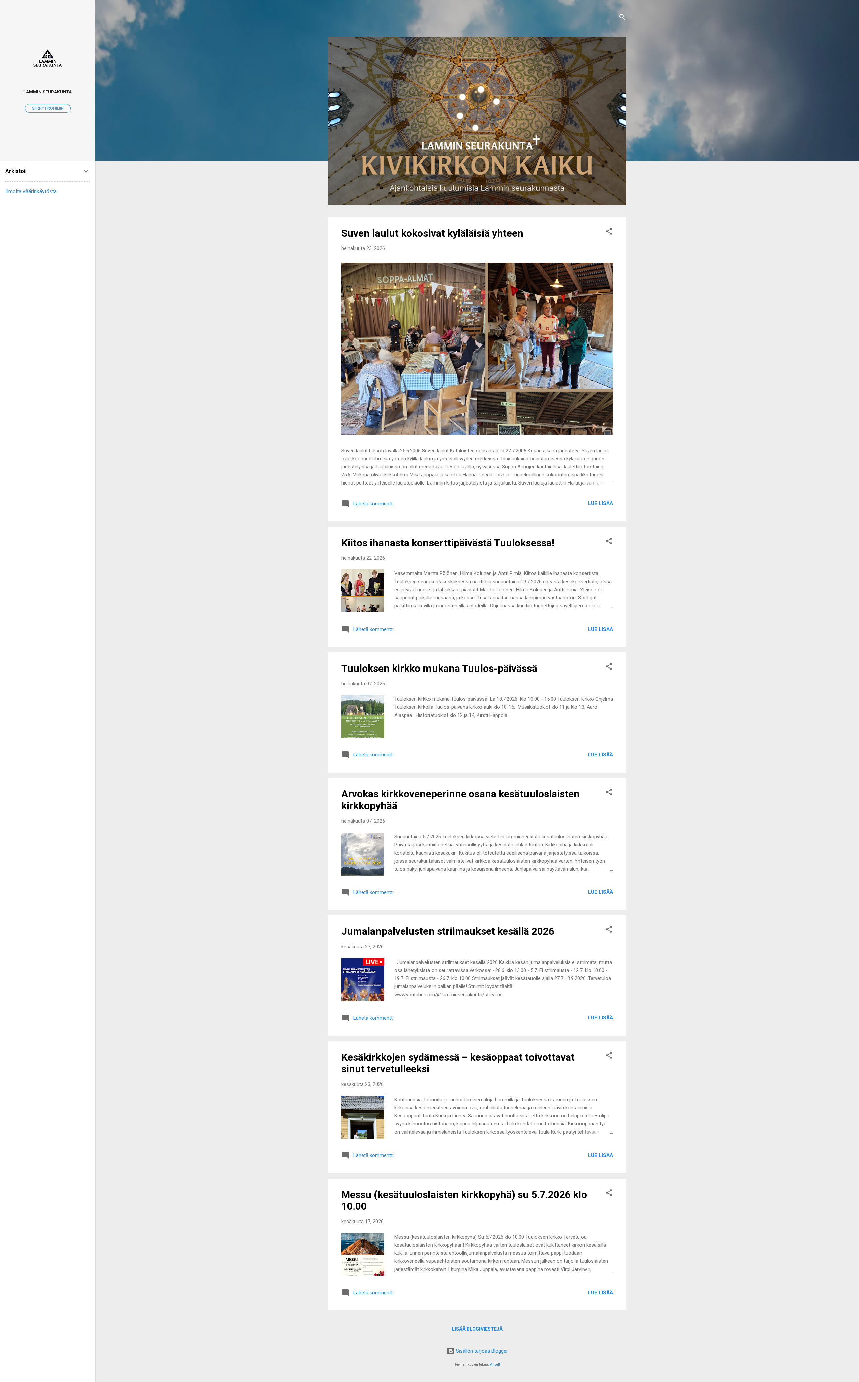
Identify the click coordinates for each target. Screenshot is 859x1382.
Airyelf (495, 1364)
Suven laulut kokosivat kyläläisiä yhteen (432, 233)
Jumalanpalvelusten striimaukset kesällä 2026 (447, 931)
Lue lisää (600, 503)
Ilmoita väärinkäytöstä (31, 191)
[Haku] (622, 18)
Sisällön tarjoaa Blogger (481, 1351)
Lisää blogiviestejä (477, 1329)
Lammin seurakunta (47, 91)
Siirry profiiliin (48, 108)
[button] (609, 232)
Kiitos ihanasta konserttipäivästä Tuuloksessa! (447, 543)
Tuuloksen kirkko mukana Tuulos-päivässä (439, 668)
